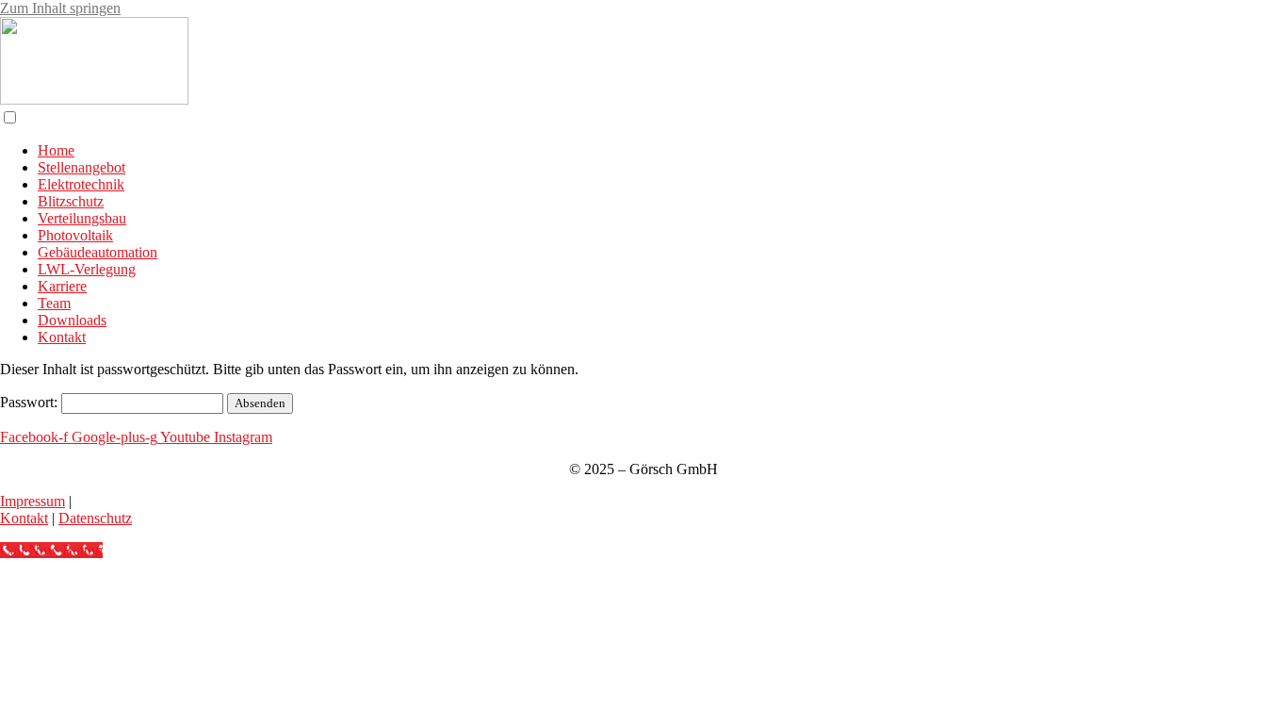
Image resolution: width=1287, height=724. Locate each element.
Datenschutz (95, 518)
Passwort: (30, 402)
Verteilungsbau (82, 218)
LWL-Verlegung (87, 269)
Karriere (62, 286)
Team (54, 303)
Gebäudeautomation (97, 252)
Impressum (32, 501)
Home (56, 150)
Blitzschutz (71, 201)
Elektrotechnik (81, 184)
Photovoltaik (75, 235)
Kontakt (62, 337)
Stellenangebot (81, 167)
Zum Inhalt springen (60, 8)
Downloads (72, 320)
